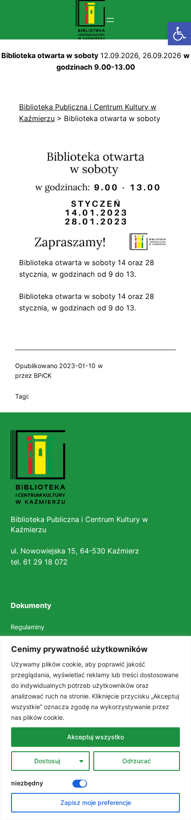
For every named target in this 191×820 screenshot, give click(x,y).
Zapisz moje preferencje (95, 802)
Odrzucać (136, 761)
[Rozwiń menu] (110, 20)
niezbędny (27, 783)
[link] (179, 33)
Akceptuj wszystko (95, 737)
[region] (95, 728)
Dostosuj (47, 761)
